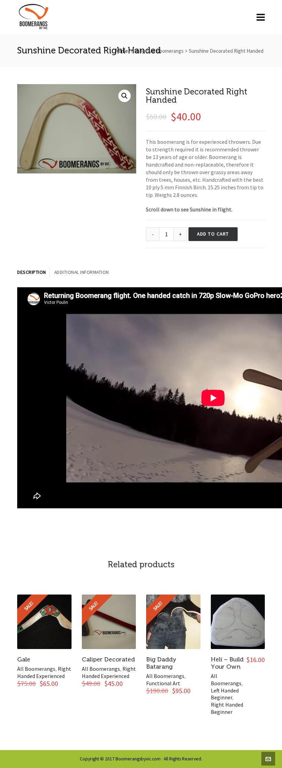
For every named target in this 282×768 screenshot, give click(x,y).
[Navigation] (261, 17)
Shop (139, 51)
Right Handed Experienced (44, 672)
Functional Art (163, 683)
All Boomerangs (167, 51)
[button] (124, 96)
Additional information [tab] (81, 272)
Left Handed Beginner (225, 694)
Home (121, 51)
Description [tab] (31, 272)
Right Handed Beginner (227, 708)
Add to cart (213, 234)
